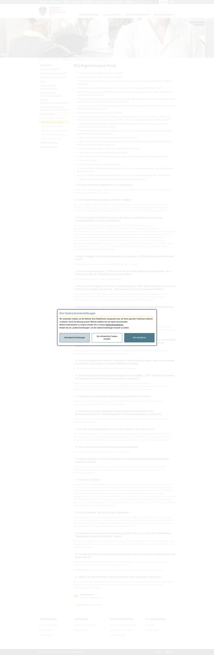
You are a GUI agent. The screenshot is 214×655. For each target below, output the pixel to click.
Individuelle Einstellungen (74, 337)
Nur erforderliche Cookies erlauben (107, 337)
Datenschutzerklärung (114, 325)
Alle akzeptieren (139, 337)
